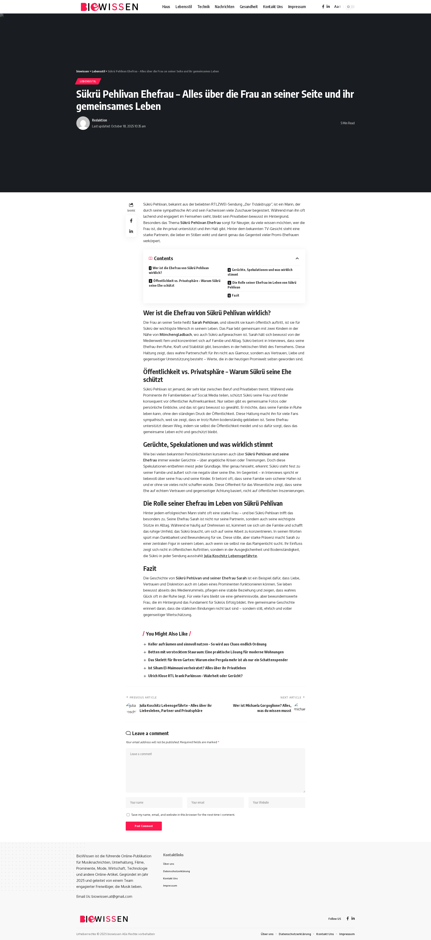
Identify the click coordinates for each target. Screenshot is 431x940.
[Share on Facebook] (131, 220)
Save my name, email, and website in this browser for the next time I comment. (183, 814)
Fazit (235, 295)
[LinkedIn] (328, 7)
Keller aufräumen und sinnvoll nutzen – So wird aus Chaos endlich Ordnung (207, 644)
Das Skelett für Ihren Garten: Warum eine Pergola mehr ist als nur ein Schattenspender (218, 660)
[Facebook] (323, 7)
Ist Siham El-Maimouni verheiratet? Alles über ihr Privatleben (197, 668)
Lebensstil (88, 81)
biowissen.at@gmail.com (112, 896)
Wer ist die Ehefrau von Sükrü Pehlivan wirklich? (179, 270)
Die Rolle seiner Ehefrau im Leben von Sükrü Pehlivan (262, 285)
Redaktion (99, 120)
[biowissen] (110, 6)
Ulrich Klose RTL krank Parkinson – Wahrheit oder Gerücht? (195, 676)
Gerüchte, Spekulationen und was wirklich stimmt (260, 272)
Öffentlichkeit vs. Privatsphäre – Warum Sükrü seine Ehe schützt (184, 283)
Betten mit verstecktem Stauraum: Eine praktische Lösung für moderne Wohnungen (216, 652)
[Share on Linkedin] (131, 231)
